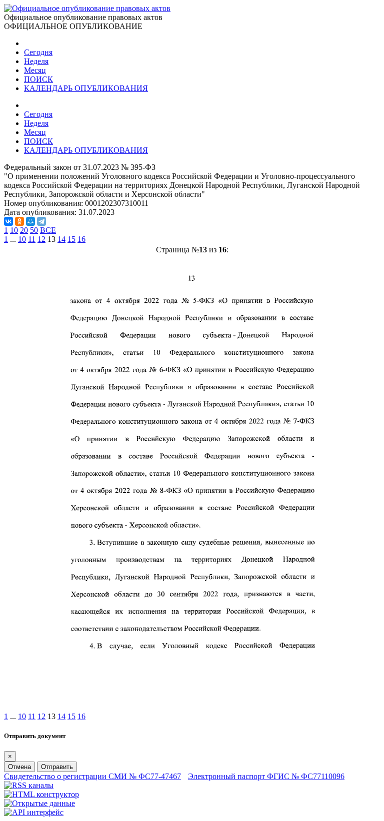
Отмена (19, 767)
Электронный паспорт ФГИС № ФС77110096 (266, 776)
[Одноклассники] (19, 221)
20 (24, 230)
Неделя (36, 61)
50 (34, 230)
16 (82, 239)
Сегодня (38, 52)
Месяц (35, 70)
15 (72, 239)
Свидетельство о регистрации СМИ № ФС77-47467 (92, 776)
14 (62, 239)
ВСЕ (48, 230)
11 (32, 239)
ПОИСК (38, 79)
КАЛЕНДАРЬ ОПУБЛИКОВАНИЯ (86, 88)
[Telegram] (41, 221)
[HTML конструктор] (41, 794)
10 (14, 230)
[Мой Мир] (30, 221)
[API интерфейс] (34, 812)
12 (42, 239)
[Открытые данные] (39, 803)
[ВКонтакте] (8, 221)
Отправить (57, 767)
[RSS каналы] (29, 785)
